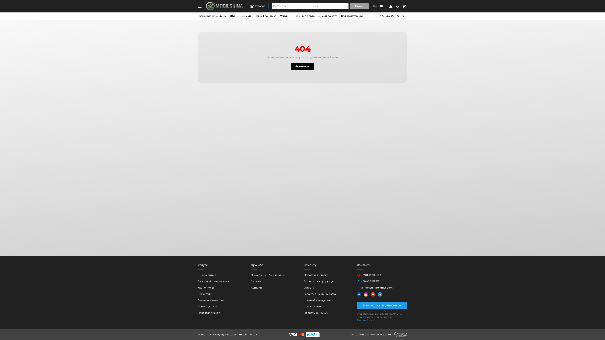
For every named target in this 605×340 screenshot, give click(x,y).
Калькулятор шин (352, 15)
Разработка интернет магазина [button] (371, 334)
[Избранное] (397, 6)
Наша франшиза (265, 15)
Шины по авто (305, 15)
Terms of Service (366, 320)
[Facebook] (359, 294)
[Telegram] (380, 294)
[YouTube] (373, 294)
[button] (200, 6)
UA (375, 6)
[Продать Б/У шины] (391, 6)
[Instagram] (366, 294)
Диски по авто (327, 15)
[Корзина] (404, 6)
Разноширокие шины (212, 15)
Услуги (284, 15)
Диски (246, 15)
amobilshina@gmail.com (377, 287)
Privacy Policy (381, 317)
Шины (234, 15)
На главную (302, 66)
